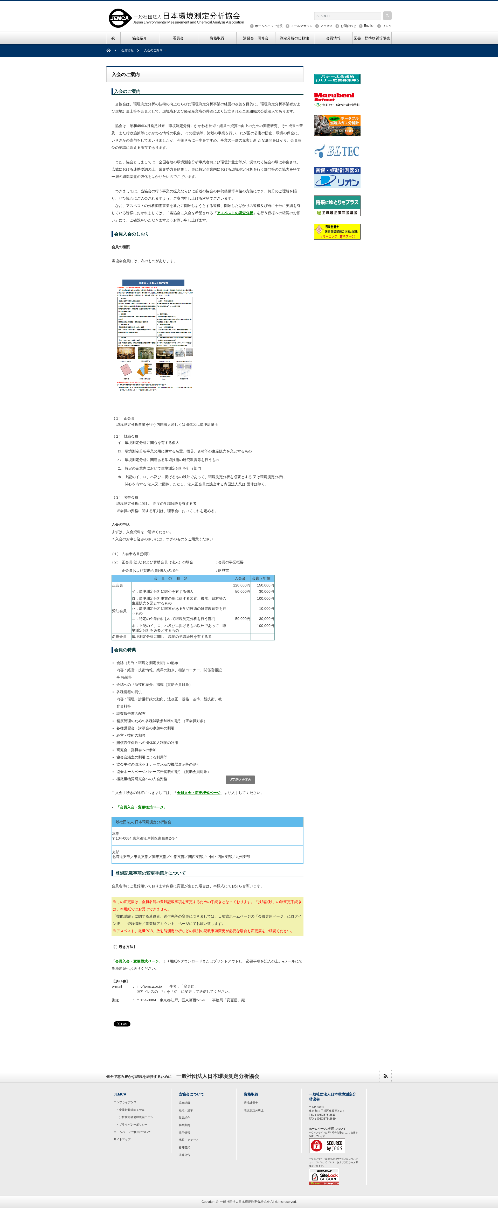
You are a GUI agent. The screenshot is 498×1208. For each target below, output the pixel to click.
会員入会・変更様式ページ (198, 793)
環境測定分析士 (254, 1110)
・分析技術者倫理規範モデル (134, 1117)
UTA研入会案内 (240, 779)
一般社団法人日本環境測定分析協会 (245, 1202)
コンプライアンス (125, 1102)
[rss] (385, 1076)
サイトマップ (122, 1139)
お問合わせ (348, 26)
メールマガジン (302, 26)
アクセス (326, 26)
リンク (387, 26)
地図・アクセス (189, 1139)
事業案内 (184, 1125)
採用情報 (184, 1132)
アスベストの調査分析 (235, 213)
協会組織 (184, 1102)
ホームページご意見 (269, 26)
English (369, 25)
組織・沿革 (186, 1110)
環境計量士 (251, 1102)
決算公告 (184, 1154)
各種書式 (184, 1147)
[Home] (111, 50)
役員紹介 (184, 1117)
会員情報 (127, 50)
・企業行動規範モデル (130, 1109)
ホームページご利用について (132, 1132)
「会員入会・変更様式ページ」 (141, 807)
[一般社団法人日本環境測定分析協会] (177, 25)
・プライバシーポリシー (132, 1124)
